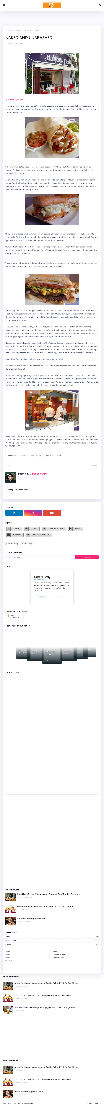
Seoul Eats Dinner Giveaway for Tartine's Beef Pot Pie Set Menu (48, 894)
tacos (58, 455)
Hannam (23, 455)
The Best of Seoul (41, 535)
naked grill (49, 455)
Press (77, 529)
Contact (17, 535)
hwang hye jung (35, 455)
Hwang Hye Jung (15, 99)
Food (52, 936)
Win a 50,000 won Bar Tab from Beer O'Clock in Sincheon (45, 906)
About (16, 529)
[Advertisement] (13, 841)
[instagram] (33, 513)
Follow (42, 597)
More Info (61, 597)
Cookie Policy (27, 544)
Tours (34, 529)
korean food (52, 940)
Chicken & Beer (56, 529)
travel (52, 945)
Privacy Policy (13, 544)
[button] (47, 660)
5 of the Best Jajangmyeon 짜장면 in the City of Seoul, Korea (44, 1007)
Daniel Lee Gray (38, 473)
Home (7, 30)
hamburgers (15, 30)
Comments (14, 617)
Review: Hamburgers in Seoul (31, 918)
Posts (11, 615)
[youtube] (52, 513)
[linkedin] (14, 513)
